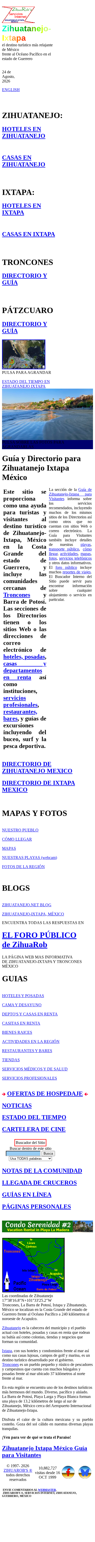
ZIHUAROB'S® (18, 1470)
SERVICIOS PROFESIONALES (29, 1078)
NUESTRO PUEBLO (20, 830)
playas (86, 544)
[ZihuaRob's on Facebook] (68, 1477)
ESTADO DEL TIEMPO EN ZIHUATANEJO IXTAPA (26, 383)
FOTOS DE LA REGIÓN (23, 867)
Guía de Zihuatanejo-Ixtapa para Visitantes (70, 494)
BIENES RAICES (17, 1032)
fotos (53, 558)
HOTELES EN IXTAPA (21, 209)
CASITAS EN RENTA (21, 1023)
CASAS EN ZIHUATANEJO (23, 161)
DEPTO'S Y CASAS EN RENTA (30, 1014)
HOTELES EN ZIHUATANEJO (23, 132)
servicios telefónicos (75, 558)
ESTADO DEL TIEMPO (34, 1117)
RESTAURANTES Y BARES (27, 1051)
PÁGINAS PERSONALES (36, 1206)
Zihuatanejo (11, 1328)
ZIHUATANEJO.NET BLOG (26, 905)
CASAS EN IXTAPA (28, 234)
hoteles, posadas (24, 656)
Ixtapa (7, 1351)
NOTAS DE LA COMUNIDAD (42, 1170)
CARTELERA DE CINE (34, 1129)
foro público (66, 567)
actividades (69, 553)
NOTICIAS (17, 1105)
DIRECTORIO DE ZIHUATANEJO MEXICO (37, 767)
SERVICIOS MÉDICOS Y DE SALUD (35, 1069)
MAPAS (9, 848)
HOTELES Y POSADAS (23, 996)
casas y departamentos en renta (24, 670)
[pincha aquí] (47, 1226)
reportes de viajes (77, 572)
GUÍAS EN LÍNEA (26, 1194)
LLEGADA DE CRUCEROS (39, 1182)
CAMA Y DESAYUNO (22, 1005)
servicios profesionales (20, 701)
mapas (86, 553)
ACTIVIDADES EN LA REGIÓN (31, 1041)
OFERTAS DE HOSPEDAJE (45, 1093)
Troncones (16, 594)
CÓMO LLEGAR (17, 839)
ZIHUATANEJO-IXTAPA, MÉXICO (33, 914)
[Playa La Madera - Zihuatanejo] (47, 414)
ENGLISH (11, 90)
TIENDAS (11, 1060)
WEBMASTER (47, 1489)
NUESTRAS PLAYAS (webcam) (29, 857)
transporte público (64, 549)
